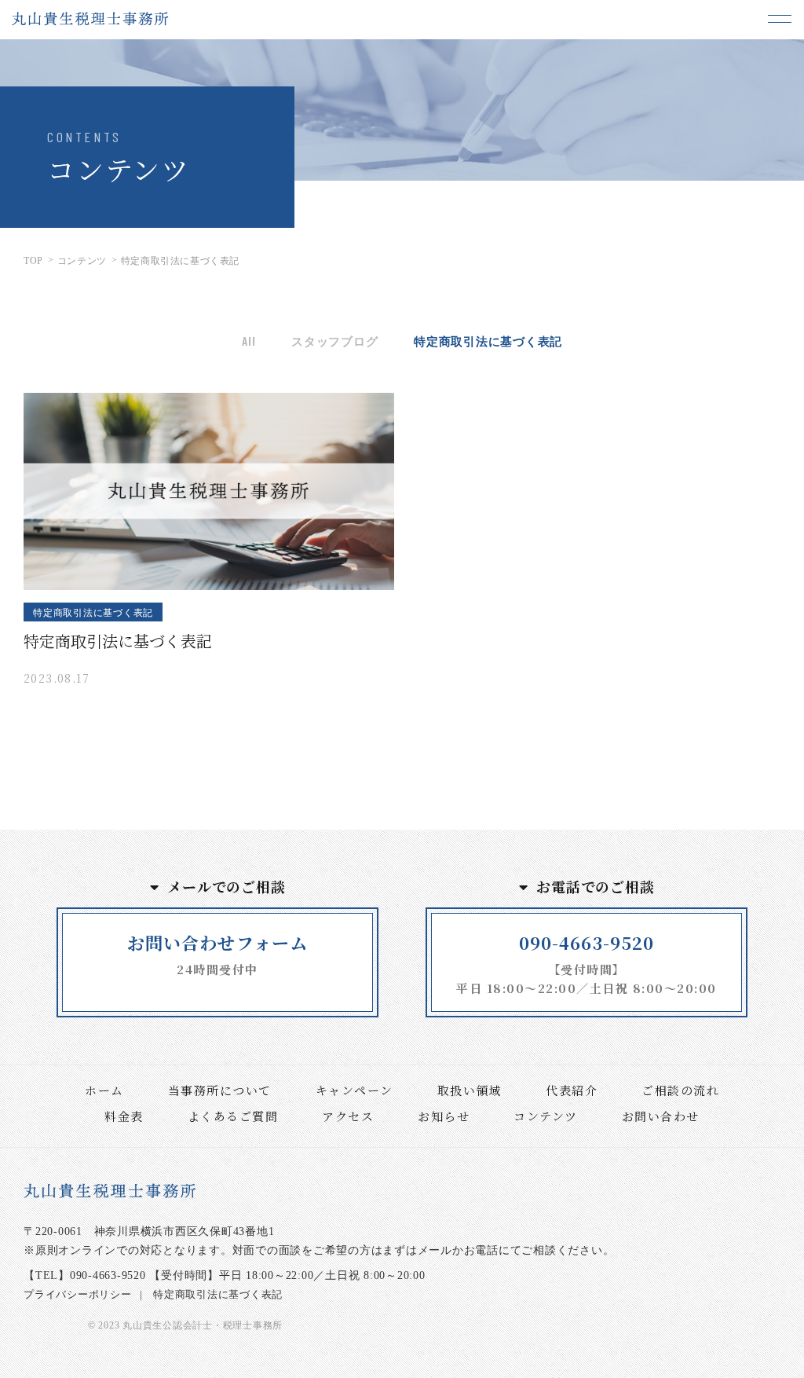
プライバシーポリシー (78, 1294)
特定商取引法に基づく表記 (488, 341)
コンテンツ (545, 1116)
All (248, 341)
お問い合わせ (661, 1116)
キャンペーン (354, 1090)
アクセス (348, 1116)
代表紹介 (572, 1090)
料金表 (124, 1116)
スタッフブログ (334, 341)
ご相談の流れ (680, 1090)
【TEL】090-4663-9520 (85, 1275)
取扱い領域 (469, 1090)
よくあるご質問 (233, 1116)
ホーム (104, 1090)
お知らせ (444, 1116)
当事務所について (220, 1090)
